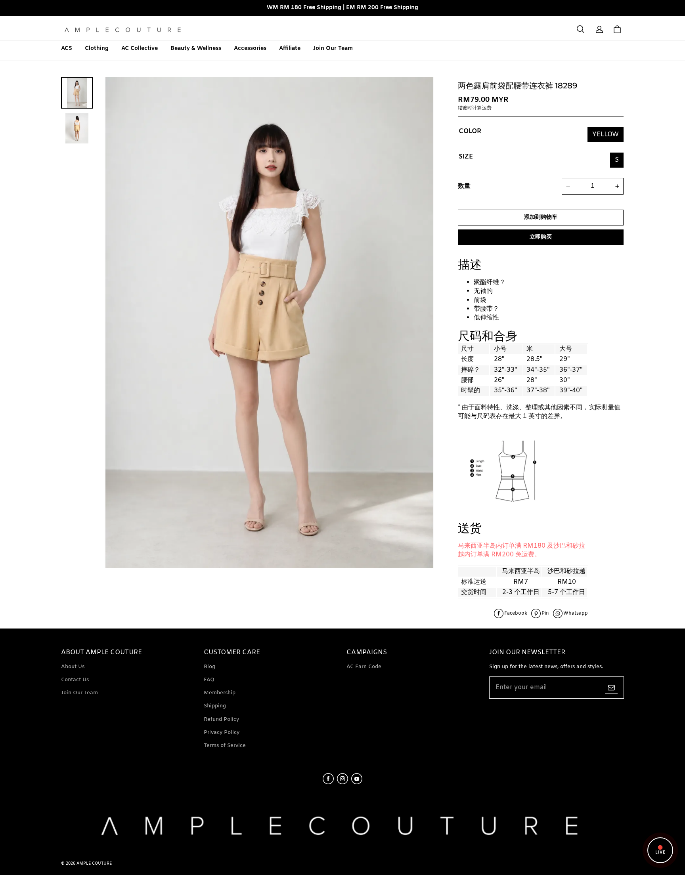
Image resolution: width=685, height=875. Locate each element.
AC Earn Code (363, 666)
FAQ (209, 679)
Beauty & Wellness (195, 48)
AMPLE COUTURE (94, 863)
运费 (487, 108)
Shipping (215, 706)
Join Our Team (333, 48)
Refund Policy (221, 719)
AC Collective (139, 48)
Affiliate (289, 48)
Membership (219, 693)
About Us (72, 666)
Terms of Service (225, 745)
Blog (209, 666)
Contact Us (75, 679)
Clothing (97, 48)
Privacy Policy (221, 732)
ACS (66, 48)
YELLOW (605, 134)
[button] (580, 29)
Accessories (250, 48)
